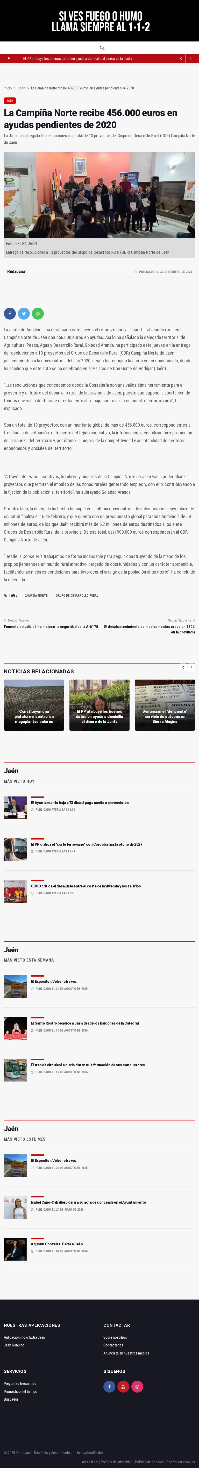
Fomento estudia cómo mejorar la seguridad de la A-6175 (51, 626)
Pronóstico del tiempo (20, 1391)
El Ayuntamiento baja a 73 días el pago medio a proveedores (80, 803)
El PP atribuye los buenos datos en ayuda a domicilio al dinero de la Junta (99, 716)
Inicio (8, 88)
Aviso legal (90, 1462)
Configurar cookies (180, 1462)
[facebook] (10, 314)
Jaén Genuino (14, 1345)
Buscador (11, 1399)
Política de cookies (149, 1462)
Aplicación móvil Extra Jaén (24, 1337)
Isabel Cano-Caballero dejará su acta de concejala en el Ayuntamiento (88, 1202)
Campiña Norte (36, 595)
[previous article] (190, 58)
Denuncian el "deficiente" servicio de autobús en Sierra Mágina (69, 58)
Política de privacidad (116, 1462)
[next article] (181, 58)
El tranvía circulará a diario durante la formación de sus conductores (88, 1065)
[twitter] (24, 314)
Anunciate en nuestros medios (126, 1353)
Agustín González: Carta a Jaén (57, 1244)
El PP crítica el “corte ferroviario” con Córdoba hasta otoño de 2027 (86, 844)
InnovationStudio (90, 1452)
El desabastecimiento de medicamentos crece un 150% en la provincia (149, 629)
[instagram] (137, 1387)
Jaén (21, 88)
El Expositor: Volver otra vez (54, 981)
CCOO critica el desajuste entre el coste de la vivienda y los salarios (86, 886)
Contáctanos (113, 1345)
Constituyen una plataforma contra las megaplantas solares (34, 716)
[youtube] (123, 1387)
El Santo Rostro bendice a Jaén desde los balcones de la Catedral (85, 1023)
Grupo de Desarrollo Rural (77, 595)
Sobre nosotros (115, 1337)
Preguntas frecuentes (20, 1383)
